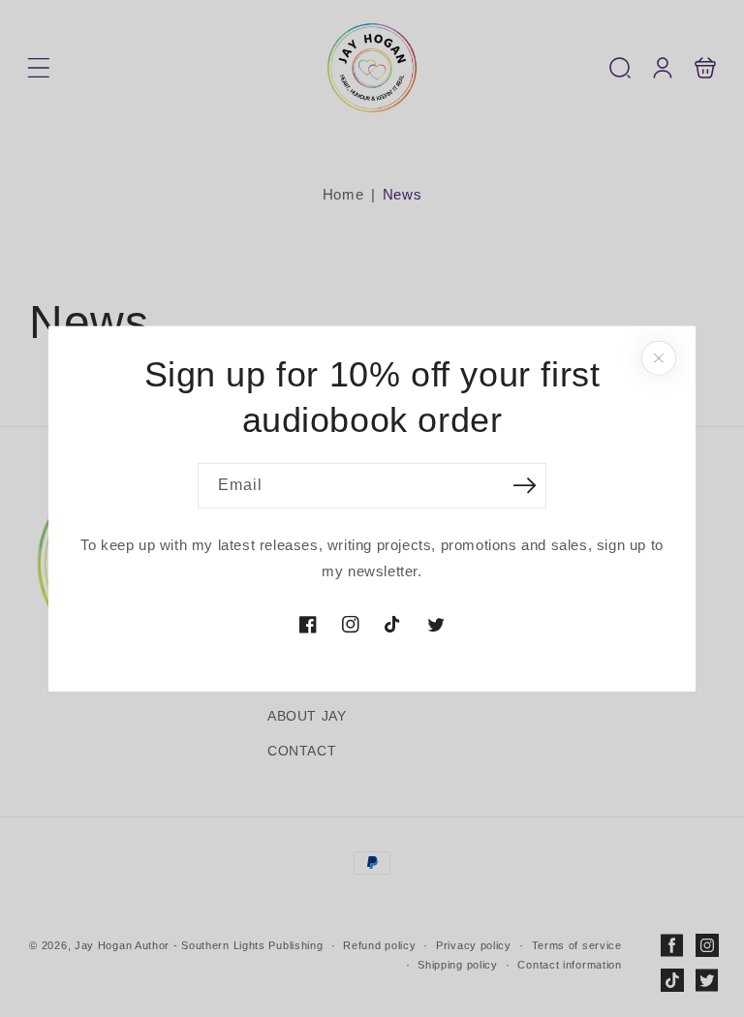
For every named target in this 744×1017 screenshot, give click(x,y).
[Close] (658, 358)
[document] (372, 509)
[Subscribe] (524, 485)
